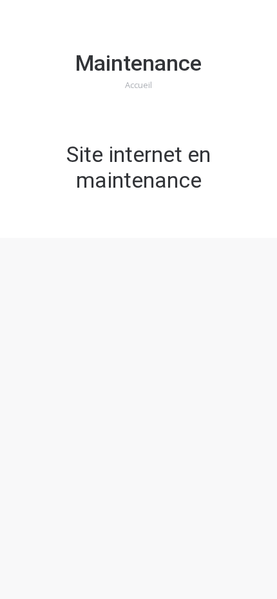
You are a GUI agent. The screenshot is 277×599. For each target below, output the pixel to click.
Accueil (138, 85)
